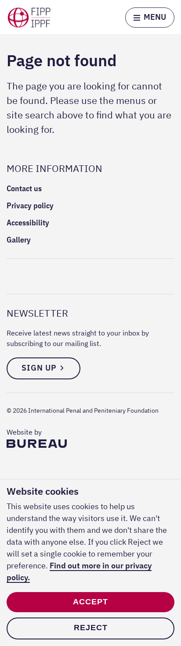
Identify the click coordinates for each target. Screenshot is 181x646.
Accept (90, 601)
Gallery (19, 240)
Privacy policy (30, 205)
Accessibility (28, 223)
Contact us (24, 188)
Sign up (39, 368)
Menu (155, 17)
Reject (91, 627)
